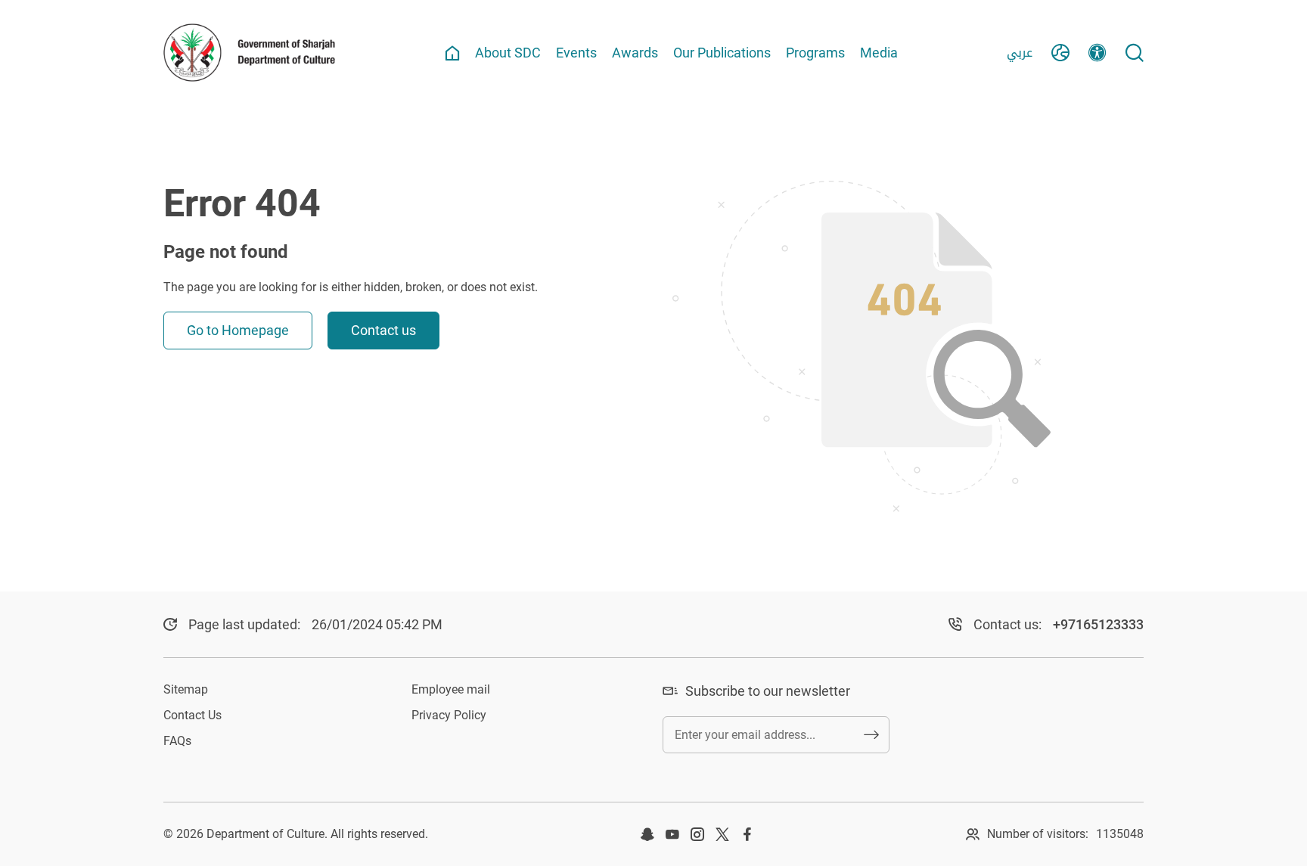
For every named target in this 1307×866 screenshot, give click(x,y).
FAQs (177, 741)
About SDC (508, 53)
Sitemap (185, 689)
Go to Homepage (238, 330)
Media (879, 53)
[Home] (452, 53)
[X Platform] (722, 834)
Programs (815, 53)
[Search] (1134, 53)
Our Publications (722, 53)
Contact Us (192, 715)
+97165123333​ (1098, 624)
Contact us (383, 330)
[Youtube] (672, 834)
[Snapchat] (647, 834)
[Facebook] (747, 834)
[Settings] (1097, 53)
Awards (635, 53)
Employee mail (450, 689)
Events (576, 53)
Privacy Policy (448, 715)
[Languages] (1060, 53)
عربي (1019, 52)
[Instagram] (697, 834)
